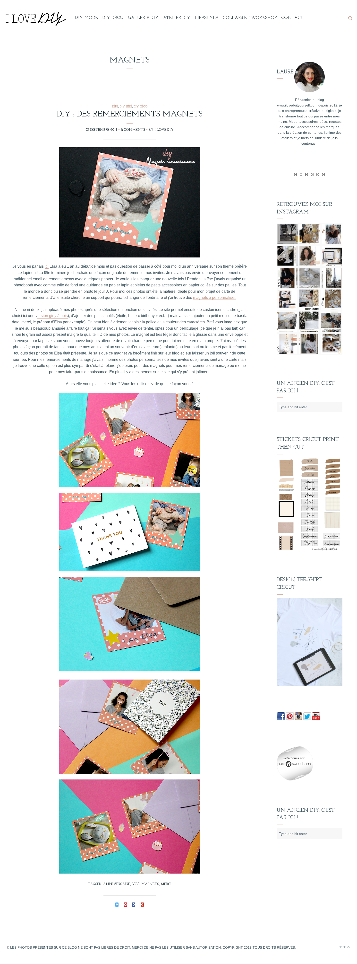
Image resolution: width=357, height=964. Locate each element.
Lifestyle (206, 18)
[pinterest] (317, 175)
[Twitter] (295, 175)
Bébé (115, 106)
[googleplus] (306, 175)
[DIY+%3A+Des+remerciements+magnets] (117, 905)
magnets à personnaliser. (214, 297)
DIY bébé (126, 106)
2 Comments (133, 130)
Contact (292, 18)
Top (343, 947)
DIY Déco (113, 18)
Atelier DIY (176, 18)
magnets (150, 884)
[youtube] (312, 175)
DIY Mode (86, 18)
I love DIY (164, 130)
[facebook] (301, 175)
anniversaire (116, 884)
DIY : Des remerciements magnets (130, 114)
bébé (136, 884)
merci (166, 884)
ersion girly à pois (52, 316)
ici (47, 266)
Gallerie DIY (143, 18)
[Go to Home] (34, 18)
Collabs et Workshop (250, 18)
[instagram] (323, 175)
